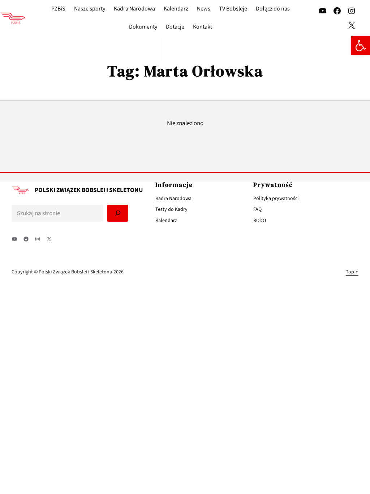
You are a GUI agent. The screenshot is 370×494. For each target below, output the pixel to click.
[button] (360, 45)
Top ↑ (352, 272)
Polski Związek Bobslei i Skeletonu (89, 190)
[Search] (118, 213)
